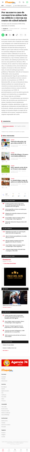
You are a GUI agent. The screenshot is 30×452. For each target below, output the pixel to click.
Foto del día (3, 396)
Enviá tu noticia (4, 408)
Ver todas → (5, 350)
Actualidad (3, 377)
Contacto (3, 422)
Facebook (3, 432)
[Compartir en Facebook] (6, 34)
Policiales (3, 379)
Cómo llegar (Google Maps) (10, 263)
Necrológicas (4, 387)
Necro (21, 450)
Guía (2, 392)
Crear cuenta (3, 406)
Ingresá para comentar (8, 126)
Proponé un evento (5, 410)
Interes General (4, 381)
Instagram (3, 434)
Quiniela (3, 389)
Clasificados (3, 395)
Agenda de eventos (5, 391)
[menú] (2, 2)
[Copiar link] (16, 34)
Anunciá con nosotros (5, 424)
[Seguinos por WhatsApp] (27, 2)
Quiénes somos (4, 420)
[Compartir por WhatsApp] (2, 34)
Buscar (9, 450)
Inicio (3, 450)
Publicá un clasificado (5, 412)
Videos (2, 398)
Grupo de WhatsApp (5, 414)
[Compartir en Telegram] (13, 34)
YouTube (3, 436)
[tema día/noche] (23, 2)
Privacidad (3, 426)
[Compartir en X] (9, 34)
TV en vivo (3, 400)
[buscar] (19, 2)
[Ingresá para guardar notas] (25, 34)
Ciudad (3, 9)
